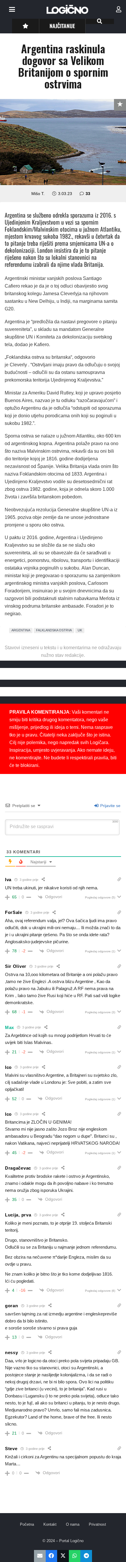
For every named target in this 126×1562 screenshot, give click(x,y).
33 (88, 193)
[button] (12, 9)
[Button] (25, 26)
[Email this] (40, 1556)
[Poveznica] (118, 9)
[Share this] (51, 1556)
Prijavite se (109, 805)
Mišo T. (38, 193)
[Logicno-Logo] (67, 9)
